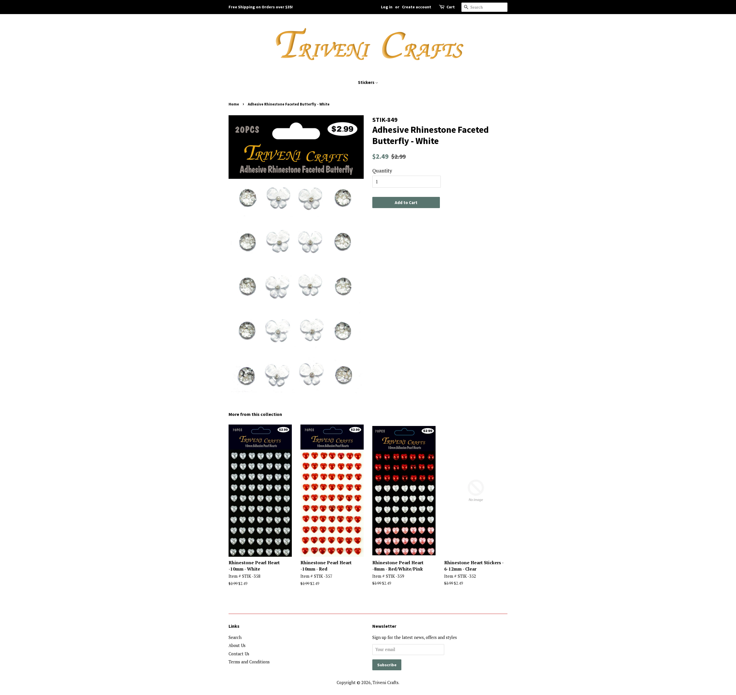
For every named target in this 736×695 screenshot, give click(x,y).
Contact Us (239, 653)
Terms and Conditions (249, 662)
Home (234, 104)
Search (235, 637)
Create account (416, 6)
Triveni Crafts (385, 682)
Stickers (366, 82)
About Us (237, 645)
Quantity (382, 170)
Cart (450, 6)
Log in (386, 6)
